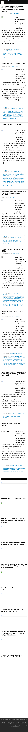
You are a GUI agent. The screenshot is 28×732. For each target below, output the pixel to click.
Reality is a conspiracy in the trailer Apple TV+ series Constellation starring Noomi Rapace (12, 8)
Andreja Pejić (12, 237)
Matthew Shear (12, 302)
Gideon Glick (8, 300)
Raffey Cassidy (20, 304)
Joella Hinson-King (7, 114)
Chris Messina (6, 175)
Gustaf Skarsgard (7, 178)
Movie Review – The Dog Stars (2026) (13, 498)
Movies (11, 106)
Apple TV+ (11, 51)
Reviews (15, 106)
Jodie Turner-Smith (11, 301)
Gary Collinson (13, 413)
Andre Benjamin (20, 296)
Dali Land (16, 416)
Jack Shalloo (19, 112)
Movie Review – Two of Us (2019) (11, 424)
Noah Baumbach (12, 304)
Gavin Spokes (12, 112)
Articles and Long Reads (17, 677)
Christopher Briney (13, 111)
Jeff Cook (15, 179)
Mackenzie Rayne (11, 182)
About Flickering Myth (17, 705)
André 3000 (19, 356)
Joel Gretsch (10, 181)
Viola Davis (9, 185)
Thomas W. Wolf (13, 305)
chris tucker (14, 175)
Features (17, 675)
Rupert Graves (10, 116)
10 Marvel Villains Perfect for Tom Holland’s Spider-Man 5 (12, 610)
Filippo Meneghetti (16, 468)
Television (5, 50)
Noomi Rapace (6, 56)
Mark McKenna (16, 114)
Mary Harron (17, 240)
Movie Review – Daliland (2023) (13, 63)
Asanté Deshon (17, 173)
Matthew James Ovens (12, 115)
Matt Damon (6, 184)
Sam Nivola (5, 305)
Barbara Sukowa (19, 51)
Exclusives (17, 682)
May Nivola (19, 302)
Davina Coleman (15, 53)
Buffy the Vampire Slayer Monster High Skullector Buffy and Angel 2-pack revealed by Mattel (14, 566)
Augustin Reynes (13, 467)
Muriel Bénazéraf (13, 471)
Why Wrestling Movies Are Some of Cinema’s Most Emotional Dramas (13, 543)
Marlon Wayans (20, 182)
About (17, 703)
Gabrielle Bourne (19, 177)
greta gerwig (15, 300)
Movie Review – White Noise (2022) (12, 250)
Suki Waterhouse (18, 116)
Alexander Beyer (13, 108)
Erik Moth (17, 298)
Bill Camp (14, 297)
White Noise (20, 305)
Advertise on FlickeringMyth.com (17, 708)
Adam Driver (12, 296)
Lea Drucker (12, 469)
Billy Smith (21, 174)
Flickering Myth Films (17, 700)
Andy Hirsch (10, 173)
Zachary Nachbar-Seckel (9, 118)
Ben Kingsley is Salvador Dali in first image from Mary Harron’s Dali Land (13, 373)
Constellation (6, 53)
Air (10, 171)
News (19, 49)
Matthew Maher (13, 184)
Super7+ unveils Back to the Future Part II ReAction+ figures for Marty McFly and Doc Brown (13, 633)
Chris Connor (13, 293)
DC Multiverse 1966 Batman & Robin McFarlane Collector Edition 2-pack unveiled (13, 520)
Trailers (11, 50)
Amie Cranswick (13, 49)
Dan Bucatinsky (10, 177)
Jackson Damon (17, 178)
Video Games (17, 695)
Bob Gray (19, 297)
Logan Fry (5, 302)
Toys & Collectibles (17, 698)
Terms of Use (8, 725)
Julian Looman (18, 54)
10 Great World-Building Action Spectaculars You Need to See (11, 656)
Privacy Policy (15, 725)
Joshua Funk (17, 181)
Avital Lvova (9, 110)
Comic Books (17, 692)
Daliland (20, 111)
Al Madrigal (14, 171)
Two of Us (20, 471)
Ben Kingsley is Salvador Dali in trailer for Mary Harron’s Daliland (13, 193)
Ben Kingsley (10, 239)
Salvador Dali (14, 241)
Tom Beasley (21, 465)
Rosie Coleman (14, 56)
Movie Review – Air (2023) (11, 124)
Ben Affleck (15, 174)
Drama (9, 468)
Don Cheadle (11, 298)
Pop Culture (17, 685)
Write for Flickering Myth (17, 710)
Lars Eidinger (19, 301)
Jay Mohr (10, 179)
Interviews (17, 680)
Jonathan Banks (11, 54)
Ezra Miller (6, 112)
